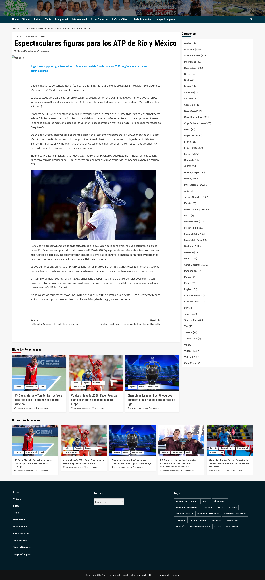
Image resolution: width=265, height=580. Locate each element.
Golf (186, 166)
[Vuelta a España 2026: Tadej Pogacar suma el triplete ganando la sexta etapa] (96, 373)
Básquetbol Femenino (187, 507)
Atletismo (189, 49)
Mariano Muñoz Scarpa (26, 51)
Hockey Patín (191, 178)
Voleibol (188, 357)
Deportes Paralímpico (235, 514)
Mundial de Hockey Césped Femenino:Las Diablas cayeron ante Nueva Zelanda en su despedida (229, 463)
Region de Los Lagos (200, 526)
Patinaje (188, 277)
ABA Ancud (181, 501)
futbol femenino (198, 520)
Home (15, 19)
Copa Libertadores (194, 117)
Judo (186, 190)
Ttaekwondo (191, 338)
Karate (187, 203)
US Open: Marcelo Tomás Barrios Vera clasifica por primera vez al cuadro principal (38, 400)
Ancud (194, 501)
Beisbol (188, 74)
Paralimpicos (191, 270)
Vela (186, 344)
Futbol (37, 19)
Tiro (186, 326)
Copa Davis (190, 110)
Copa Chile (189, 104)
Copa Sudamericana (194, 123)
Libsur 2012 (217, 520)
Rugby (187, 289)
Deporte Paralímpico (208, 514)
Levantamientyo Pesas (196, 209)
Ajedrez (188, 43)
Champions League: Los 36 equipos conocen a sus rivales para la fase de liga (151, 400)
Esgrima (188, 141)
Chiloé (220, 507)
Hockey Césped (192, 172)
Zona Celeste (191, 363)
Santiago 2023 (191, 301)
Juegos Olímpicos (165, 19)
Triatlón (188, 332)
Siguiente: (130, 322)
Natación (189, 252)
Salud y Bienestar (141, 19)
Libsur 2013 (232, 520)
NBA (186, 258)
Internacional (79, 19)
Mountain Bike (192, 227)
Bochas (188, 80)
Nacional (188, 246)
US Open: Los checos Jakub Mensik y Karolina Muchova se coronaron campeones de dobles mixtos (178, 463)
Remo (187, 283)
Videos (26, 19)
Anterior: (55, 322)
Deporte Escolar (184, 514)
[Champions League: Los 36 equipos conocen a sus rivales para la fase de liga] (152, 373)
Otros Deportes (99, 19)
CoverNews (156, 574)
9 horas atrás (189, 471)
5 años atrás (44, 51)
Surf (186, 307)
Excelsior (181, 520)
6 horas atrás (100, 408)
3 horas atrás (43, 408)
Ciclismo (75, 383)
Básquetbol (220, 501)
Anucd (205, 501)
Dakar (187, 129)
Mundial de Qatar (193, 240)
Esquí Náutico (191, 147)
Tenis (48, 19)
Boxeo (187, 86)
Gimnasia (189, 160)
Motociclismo (191, 221)
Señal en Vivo (119, 19)
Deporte (19, 37)
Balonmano (190, 61)
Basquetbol (61, 19)
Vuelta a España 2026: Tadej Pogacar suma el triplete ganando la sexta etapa (94, 400)
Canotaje (189, 92)
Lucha (187, 215)
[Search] (251, 19)
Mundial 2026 (191, 233)
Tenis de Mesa (191, 320)
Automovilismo (192, 55)
